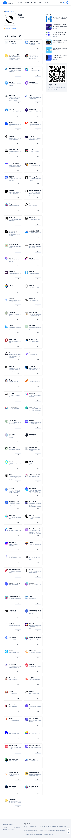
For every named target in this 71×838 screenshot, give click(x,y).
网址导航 (7, 11)
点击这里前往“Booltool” (10, 28)
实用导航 (20, 2)
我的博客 (27, 2)
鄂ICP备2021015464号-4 (48, 834)
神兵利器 (33, 2)
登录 (61, 2)
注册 (66, 2)
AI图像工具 (14, 11)
